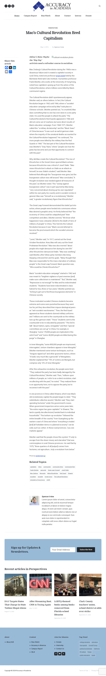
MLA (33, 652)
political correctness (86, 649)
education (95, 642)
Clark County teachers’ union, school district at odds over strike (90, 606)
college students (85, 642)
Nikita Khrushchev (52, 473)
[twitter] (63, 653)
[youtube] (12, 6)
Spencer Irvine (59, 47)
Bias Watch (35, 642)
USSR (48, 480)
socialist (40, 476)
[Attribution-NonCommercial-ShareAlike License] (44, 456)
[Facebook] (56, 653)
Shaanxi (70, 473)
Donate (58, 642)
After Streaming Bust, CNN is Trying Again (40, 603)
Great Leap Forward (54, 470)
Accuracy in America (38, 645)
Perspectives (53, 28)
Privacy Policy (96, 670)
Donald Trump (93, 645)
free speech (83, 645)
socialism (33, 476)
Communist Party (70, 467)
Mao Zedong (34, 473)
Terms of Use (83, 670)
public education (85, 655)
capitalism (33, 467)
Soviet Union (48, 476)
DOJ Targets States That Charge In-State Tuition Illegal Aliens (15, 604)
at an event (60, 76)
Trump (89, 652)
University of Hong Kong (37, 480)
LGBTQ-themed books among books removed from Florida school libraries (64, 608)
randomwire (39, 456)
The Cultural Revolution (61, 476)
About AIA (10, 642)
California (97, 649)
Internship (59, 645)
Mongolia (42, 473)
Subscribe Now (86, 549)
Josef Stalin (65, 470)
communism (47, 467)
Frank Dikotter (34, 470)
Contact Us (60, 649)
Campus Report (37, 649)
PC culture (83, 652)
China (40, 467)
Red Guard (63, 473)
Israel (93, 655)
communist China (58, 467)
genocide (43, 470)
